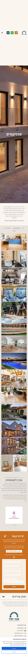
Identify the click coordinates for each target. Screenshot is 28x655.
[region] (14, 646)
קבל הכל (14, 648)
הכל (23, 228)
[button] (2, 33)
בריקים (14, 231)
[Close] (1, 638)
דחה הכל (14, 652)
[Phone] (16, 32)
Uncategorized (16, 228)
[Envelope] (8, 32)
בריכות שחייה (7, 228)
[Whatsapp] (12, 32)
